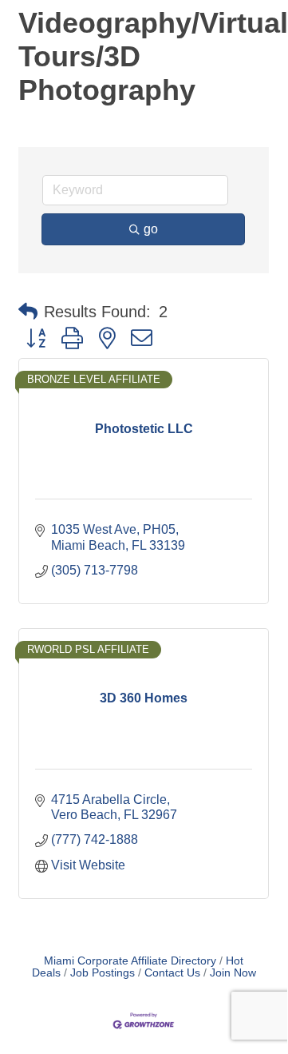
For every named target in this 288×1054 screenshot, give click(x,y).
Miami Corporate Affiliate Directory (130, 961)
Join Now (233, 973)
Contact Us (172, 973)
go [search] (151, 229)
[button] (27, 311)
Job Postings (102, 973)
